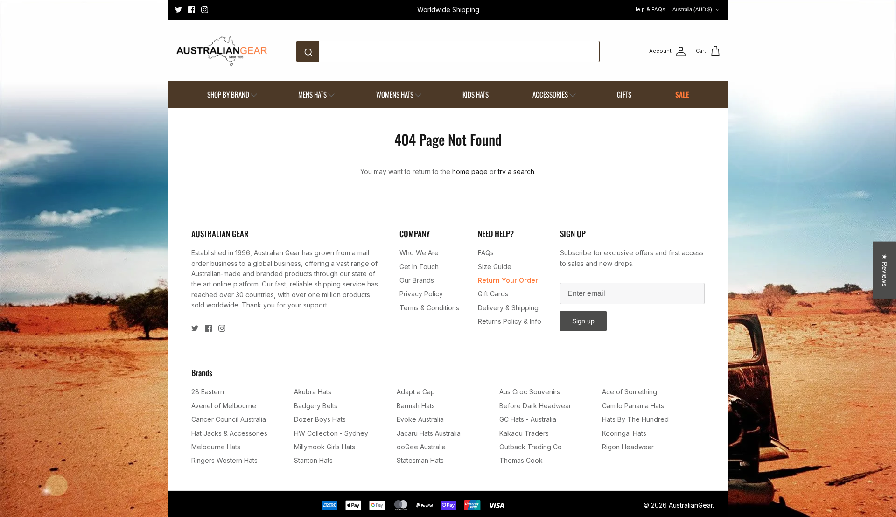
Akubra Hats (312, 392)
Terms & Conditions (429, 308)
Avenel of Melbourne (223, 406)
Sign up (583, 321)
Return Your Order (508, 280)
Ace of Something (629, 392)
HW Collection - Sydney (331, 433)
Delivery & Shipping (508, 308)
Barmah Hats (416, 406)
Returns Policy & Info (509, 321)
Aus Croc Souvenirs (529, 392)
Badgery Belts (315, 406)
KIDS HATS (475, 94)
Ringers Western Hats (224, 460)
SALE (682, 94)
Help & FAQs (649, 9)
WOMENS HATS (394, 94)
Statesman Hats (420, 460)
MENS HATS (312, 94)
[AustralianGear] (221, 51)
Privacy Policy (421, 294)
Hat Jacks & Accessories (229, 433)
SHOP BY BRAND (228, 94)
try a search (516, 171)
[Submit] (310, 51)
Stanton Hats (313, 460)
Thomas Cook (521, 460)
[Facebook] (191, 9)
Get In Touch (419, 267)
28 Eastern (207, 392)
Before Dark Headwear (535, 406)
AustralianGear (691, 505)
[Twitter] (178, 9)
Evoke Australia (420, 419)
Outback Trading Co (530, 447)
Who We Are (419, 253)
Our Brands (416, 280)
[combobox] (448, 51)
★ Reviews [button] (885, 270)
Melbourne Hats (215, 447)
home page (470, 171)
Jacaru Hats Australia (429, 433)
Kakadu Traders (524, 433)
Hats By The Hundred (635, 419)
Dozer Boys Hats (320, 419)
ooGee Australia (421, 447)
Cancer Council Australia (228, 419)
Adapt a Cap (416, 392)
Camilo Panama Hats (633, 406)
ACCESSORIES (550, 94)
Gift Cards (493, 294)
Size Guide (494, 267)
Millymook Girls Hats (324, 447)
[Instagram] (204, 9)
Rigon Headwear (628, 447)
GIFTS (624, 94)
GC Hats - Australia (527, 419)
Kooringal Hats (624, 433)
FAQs (486, 253)
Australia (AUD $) (692, 9)
